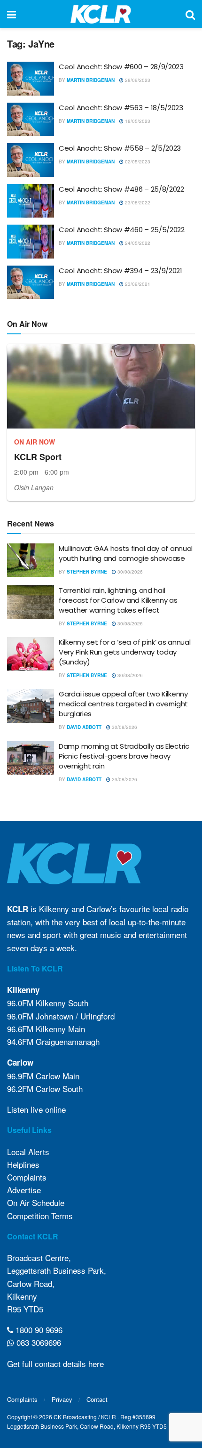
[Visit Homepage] (100, 14)
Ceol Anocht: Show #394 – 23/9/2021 (120, 270)
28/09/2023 (137, 80)
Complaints (27, 1177)
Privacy (62, 1399)
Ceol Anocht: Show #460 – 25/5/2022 (122, 230)
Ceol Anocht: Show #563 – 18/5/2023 (121, 108)
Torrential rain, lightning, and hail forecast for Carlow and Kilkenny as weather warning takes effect (118, 600)
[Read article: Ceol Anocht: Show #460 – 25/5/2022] (30, 242)
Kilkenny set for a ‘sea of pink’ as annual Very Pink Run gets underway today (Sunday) (124, 652)
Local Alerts (28, 1151)
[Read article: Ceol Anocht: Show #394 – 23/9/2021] (30, 282)
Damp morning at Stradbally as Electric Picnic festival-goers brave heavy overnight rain (124, 756)
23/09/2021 (137, 284)
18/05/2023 (137, 121)
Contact (97, 1399)
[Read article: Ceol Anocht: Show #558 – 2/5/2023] (30, 160)
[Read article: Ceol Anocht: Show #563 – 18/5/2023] (30, 120)
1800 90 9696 (37, 1329)
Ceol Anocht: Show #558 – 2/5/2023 (120, 148)
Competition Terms (40, 1215)
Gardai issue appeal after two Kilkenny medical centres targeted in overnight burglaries (123, 704)
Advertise (24, 1190)
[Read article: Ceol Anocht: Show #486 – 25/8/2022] (30, 201)
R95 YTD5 (25, 1309)
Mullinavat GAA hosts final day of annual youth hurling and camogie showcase (126, 553)
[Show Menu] (11, 14)
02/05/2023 (137, 161)
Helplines (23, 1164)
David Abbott (84, 727)
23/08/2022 (137, 202)
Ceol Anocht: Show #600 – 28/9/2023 (121, 67)
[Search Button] (190, 14)
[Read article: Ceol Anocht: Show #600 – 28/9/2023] (30, 79)
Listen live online (36, 1109)
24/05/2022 (137, 243)
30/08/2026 (129, 571)
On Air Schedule (35, 1202)
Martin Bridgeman (91, 80)
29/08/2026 (123, 779)
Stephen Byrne (87, 571)
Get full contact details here (55, 1363)
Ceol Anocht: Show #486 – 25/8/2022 (121, 189)
